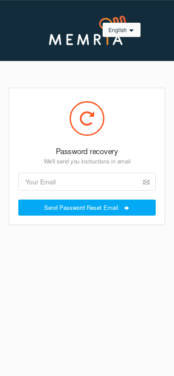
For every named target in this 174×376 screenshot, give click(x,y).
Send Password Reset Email (82, 207)
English (118, 29)
